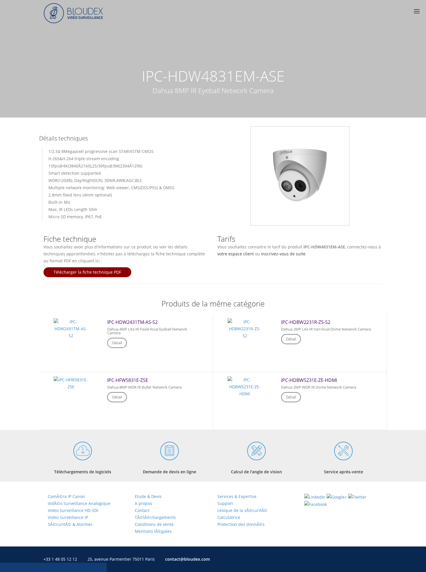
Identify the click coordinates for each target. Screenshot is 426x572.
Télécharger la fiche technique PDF (87, 272)
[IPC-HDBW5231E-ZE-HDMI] (244, 384)
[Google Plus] (337, 496)
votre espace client (235, 254)
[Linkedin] (314, 496)
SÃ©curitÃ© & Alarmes (70, 524)
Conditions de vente (154, 524)
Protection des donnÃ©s (241, 524)
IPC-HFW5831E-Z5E (127, 380)
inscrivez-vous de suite (283, 254)
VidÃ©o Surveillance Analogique (79, 503)
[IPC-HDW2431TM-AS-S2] (71, 326)
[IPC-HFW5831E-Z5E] (71, 380)
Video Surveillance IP (68, 517)
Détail (117, 342)
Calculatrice (228, 517)
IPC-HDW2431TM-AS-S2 (132, 322)
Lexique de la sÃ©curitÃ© (242, 510)
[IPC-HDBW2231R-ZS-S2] (244, 326)
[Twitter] (357, 496)
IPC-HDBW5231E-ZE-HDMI (309, 380)
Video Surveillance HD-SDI (73, 510)
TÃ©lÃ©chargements (155, 517)
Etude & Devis (148, 496)
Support (225, 503)
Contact (142, 510)
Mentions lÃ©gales (153, 531)
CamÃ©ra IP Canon (66, 496)
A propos (143, 503)
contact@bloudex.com (187, 559)
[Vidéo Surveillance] (213, 13)
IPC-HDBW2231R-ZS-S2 (305, 322)
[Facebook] (315, 504)
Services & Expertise (236, 496)
